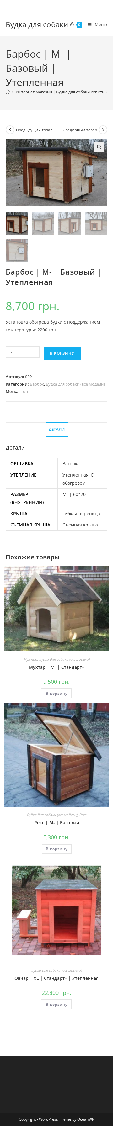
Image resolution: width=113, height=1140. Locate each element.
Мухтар (30, 659)
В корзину (62, 353)
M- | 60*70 (74, 494)
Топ (24, 391)
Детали (57, 429)
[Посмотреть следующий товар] (103, 129)
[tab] (56, 430)
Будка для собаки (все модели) (75, 384)
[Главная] (8, 92)
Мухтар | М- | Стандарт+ (56, 667)
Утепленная (75, 475)
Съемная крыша (80, 525)
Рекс (82, 814)
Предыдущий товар (34, 130)
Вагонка (71, 464)
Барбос (37, 384)
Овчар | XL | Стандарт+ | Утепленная (56, 978)
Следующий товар (80, 130)
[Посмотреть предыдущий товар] (10, 129)
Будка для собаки (37, 24)
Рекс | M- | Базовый (56, 823)
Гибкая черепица (81, 513)
